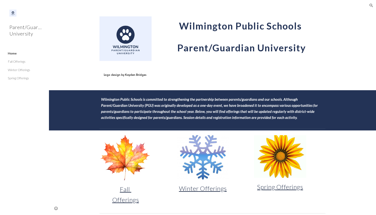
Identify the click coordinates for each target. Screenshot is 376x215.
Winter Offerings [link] (19, 70)
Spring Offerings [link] (18, 78)
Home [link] (12, 53)
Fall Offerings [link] (16, 61)
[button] (371, 5)
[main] (125, 74)
